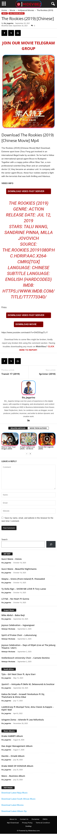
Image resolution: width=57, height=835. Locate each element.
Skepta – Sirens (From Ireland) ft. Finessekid (23, 578)
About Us (13, 819)
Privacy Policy (27, 823)
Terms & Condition (43, 823)
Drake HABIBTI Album (12, 736)
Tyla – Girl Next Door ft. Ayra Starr (18, 674)
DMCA (45, 819)
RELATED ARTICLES (18, 428)
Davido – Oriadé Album (12, 756)
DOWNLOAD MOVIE (26, 324)
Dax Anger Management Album (16, 746)
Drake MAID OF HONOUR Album (17, 766)
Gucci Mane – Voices (11, 559)
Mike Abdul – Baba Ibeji (13, 615)
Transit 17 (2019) (10, 373)
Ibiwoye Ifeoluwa (8, 629)
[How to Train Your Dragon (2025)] (10, 439)
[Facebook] (4, 33)
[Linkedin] (28, 421)
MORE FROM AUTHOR (38, 428)
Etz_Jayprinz (8, 23)
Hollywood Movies (26, 10)
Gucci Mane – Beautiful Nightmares (19, 569)
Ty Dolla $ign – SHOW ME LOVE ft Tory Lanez (23, 588)
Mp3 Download (13, 823)
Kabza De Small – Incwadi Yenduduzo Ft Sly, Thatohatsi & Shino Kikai (23, 695)
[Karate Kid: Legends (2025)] (47, 439)
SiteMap (28, 826)
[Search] (51, 544)
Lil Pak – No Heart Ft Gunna (15, 598)
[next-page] (30, 453)
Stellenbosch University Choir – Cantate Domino (25, 657)
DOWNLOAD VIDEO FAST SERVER (26, 191)
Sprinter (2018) (47, 373)
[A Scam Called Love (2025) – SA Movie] (28, 439)
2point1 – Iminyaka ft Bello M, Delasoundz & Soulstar (28, 684)
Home (4, 10)
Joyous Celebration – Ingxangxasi (17, 625)
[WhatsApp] (18, 33)
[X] (11, 33)
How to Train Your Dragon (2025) (8, 448)
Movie (12, 10)
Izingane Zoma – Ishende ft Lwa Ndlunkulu (22, 719)
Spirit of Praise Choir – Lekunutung (19, 635)
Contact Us (24, 819)
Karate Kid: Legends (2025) (45, 448)
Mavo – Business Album (13, 775)
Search (4, 539)
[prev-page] (26, 453)
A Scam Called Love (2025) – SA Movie (27, 448)
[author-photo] (28, 388)
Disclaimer (35, 819)
